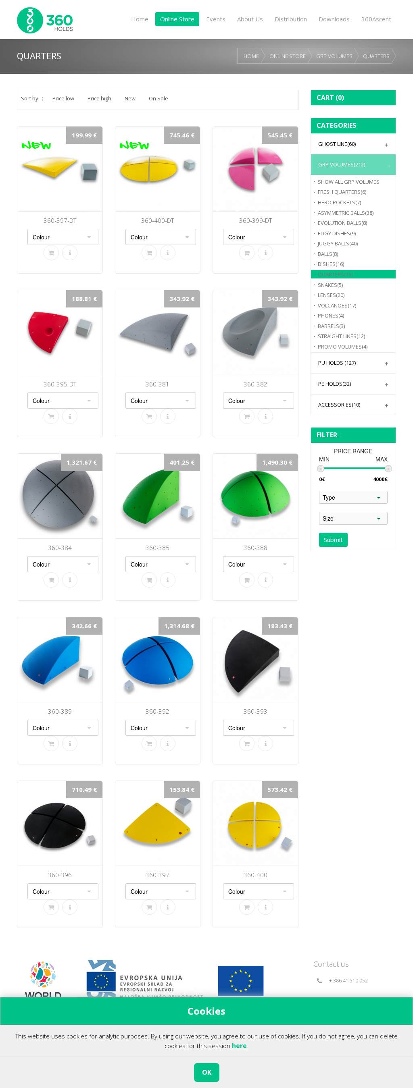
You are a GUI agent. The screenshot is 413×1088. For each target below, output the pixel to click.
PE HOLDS (334, 383)
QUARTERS (376, 56)
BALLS (328, 253)
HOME (251, 56)
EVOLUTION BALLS (342, 222)
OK (206, 1072)
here (239, 1045)
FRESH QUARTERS (342, 191)
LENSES (331, 295)
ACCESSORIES (339, 404)
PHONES (331, 315)
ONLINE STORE (287, 56)
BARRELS (331, 326)
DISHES (331, 264)
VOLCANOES (337, 305)
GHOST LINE (337, 143)
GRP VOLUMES (334, 56)
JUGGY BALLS (338, 243)
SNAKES (330, 285)
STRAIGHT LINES (341, 336)
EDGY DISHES (337, 233)
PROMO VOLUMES (342, 346)
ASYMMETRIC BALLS (345, 212)
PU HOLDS (337, 362)
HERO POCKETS (339, 202)
